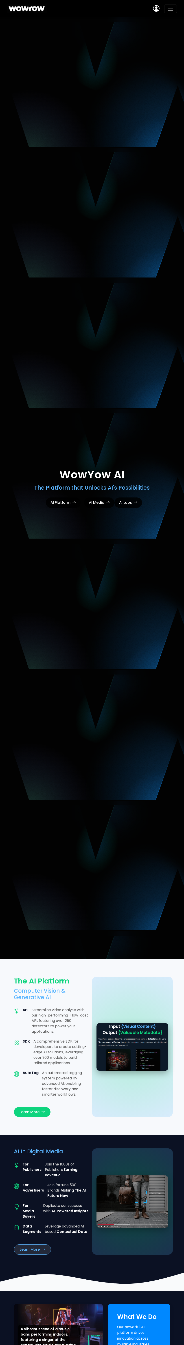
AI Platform (60, 502)
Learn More (29, 1111)
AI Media (96, 502)
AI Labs (125, 502)
